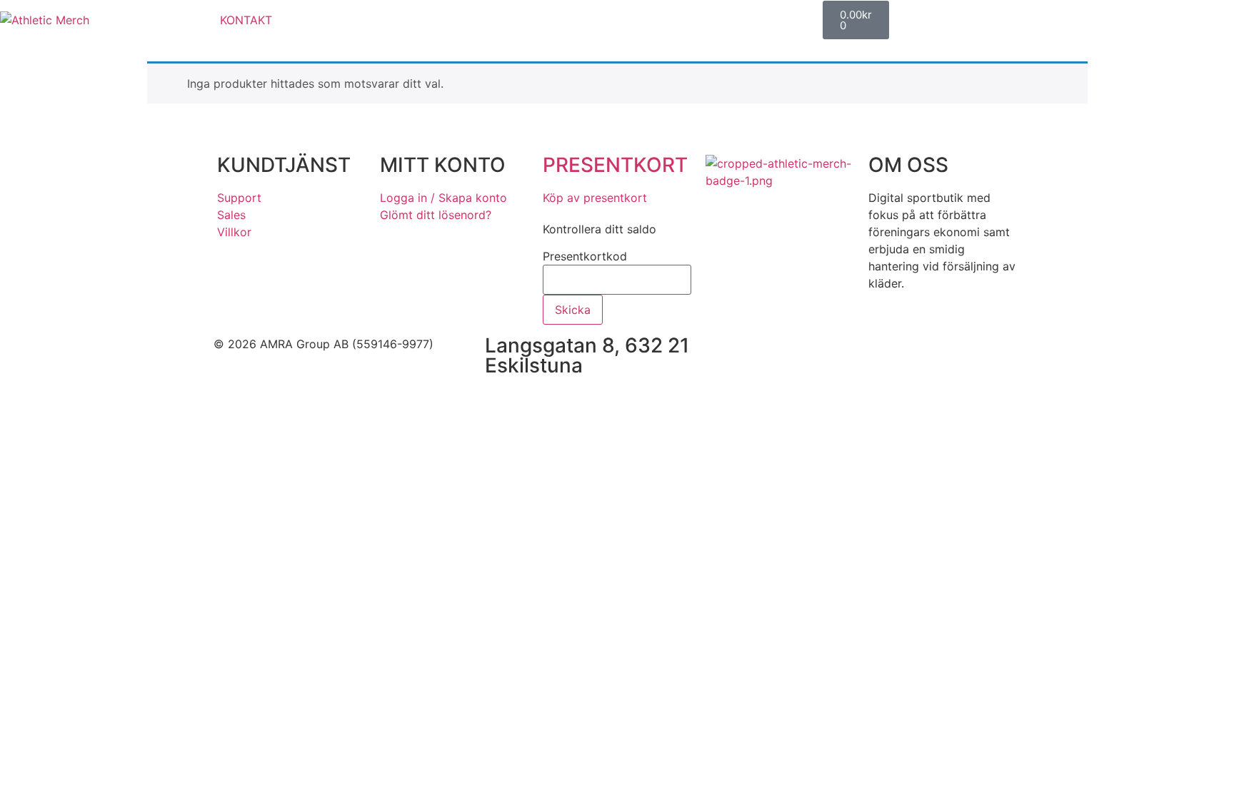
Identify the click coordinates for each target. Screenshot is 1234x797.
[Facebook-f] (774, 353)
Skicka (573, 310)
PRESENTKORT (615, 165)
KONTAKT (246, 20)
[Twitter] (853, 353)
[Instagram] (813, 353)
